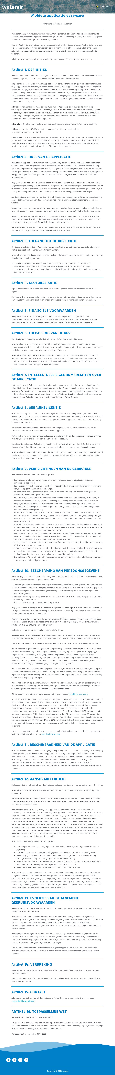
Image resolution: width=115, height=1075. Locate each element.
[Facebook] (8, 1060)
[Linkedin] (26, 1060)
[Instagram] (14, 1060)
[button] (110, 6)
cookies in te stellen (51, 734)
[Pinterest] (20, 1060)
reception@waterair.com (24, 1001)
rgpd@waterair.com (79, 694)
